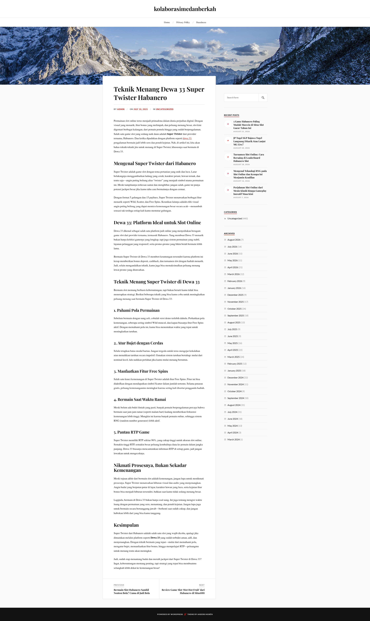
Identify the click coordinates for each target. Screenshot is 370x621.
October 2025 (234, 308)
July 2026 (232, 246)
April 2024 (232, 432)
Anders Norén (205, 614)
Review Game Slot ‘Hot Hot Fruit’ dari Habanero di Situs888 (183, 591)
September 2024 (235, 398)
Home (167, 22)
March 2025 (233, 356)
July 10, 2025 (141, 109)
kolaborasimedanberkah (185, 8)
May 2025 (232, 343)
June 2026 (232, 253)
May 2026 (232, 260)
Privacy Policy (183, 22)
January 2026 (234, 288)
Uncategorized (165, 109)
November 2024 (235, 384)
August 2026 (233, 239)
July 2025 (232, 329)
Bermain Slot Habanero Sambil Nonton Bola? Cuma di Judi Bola (132, 591)
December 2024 (235, 377)
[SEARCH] (263, 97)
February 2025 (234, 363)
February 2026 (234, 281)
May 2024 (232, 425)
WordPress (177, 614)
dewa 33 (187, 138)
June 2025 (232, 336)
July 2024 (232, 412)
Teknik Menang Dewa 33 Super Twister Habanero (159, 93)
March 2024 (233, 439)
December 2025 (235, 294)
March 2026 (233, 274)
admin (121, 109)
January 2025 (234, 370)
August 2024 (233, 405)
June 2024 (232, 418)
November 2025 (235, 301)
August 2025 (233, 322)
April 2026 (232, 267)
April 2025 (232, 349)
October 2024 (234, 391)
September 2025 (235, 315)
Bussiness (201, 22)
